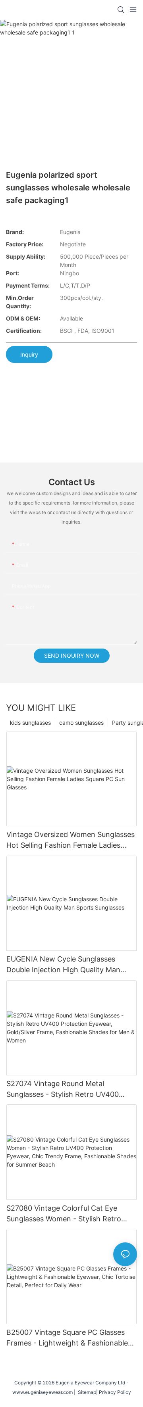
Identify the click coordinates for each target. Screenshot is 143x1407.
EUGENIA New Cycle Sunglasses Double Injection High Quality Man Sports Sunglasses (63, 965)
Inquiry (29, 354)
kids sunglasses (30, 722)
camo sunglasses (81, 722)
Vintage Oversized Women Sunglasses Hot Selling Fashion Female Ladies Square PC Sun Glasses (70, 840)
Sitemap (85, 1392)
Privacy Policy (115, 1392)
